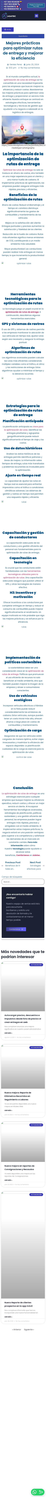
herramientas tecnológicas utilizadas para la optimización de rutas (22, 574)
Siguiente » (29, 1329)
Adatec (36, 855)
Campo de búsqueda (12, 877)
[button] (36, 16)
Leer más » (8, 1033)
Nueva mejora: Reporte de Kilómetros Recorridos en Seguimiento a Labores (17, 1096)
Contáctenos (22, 855)
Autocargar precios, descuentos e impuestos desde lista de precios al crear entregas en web (22, 1019)
